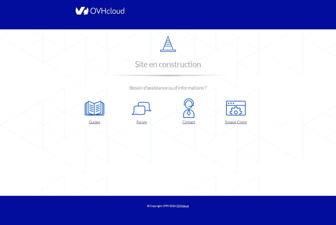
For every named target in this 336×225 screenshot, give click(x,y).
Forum (141, 122)
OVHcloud (182, 205)
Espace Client (236, 122)
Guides (94, 122)
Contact (188, 122)
